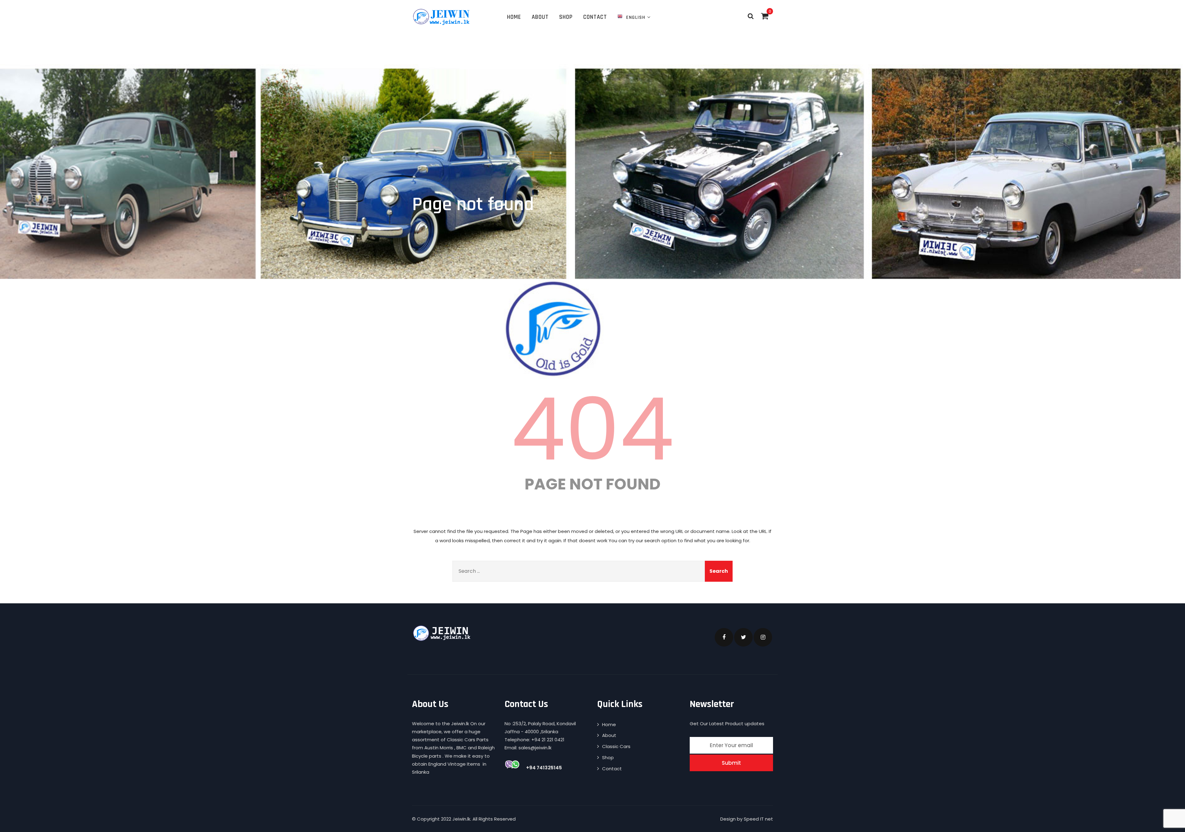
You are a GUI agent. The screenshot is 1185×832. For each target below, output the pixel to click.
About (540, 17)
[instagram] (763, 637)
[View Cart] (764, 16)
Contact (595, 17)
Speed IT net (758, 819)
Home (514, 17)
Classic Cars (616, 746)
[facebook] (724, 637)
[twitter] (743, 637)
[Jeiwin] (442, 16)
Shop (566, 17)
